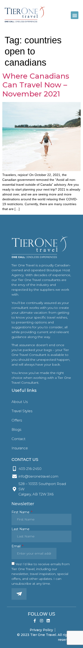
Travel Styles (22, 411)
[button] (74, 15)
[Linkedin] (48, 620)
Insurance (20, 448)
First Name (21, 512)
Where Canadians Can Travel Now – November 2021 (35, 84)
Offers (17, 420)
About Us (20, 401)
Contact (18, 439)
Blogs (16, 429)
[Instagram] (41, 620)
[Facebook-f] (35, 620)
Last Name (21, 529)
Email (16, 546)
